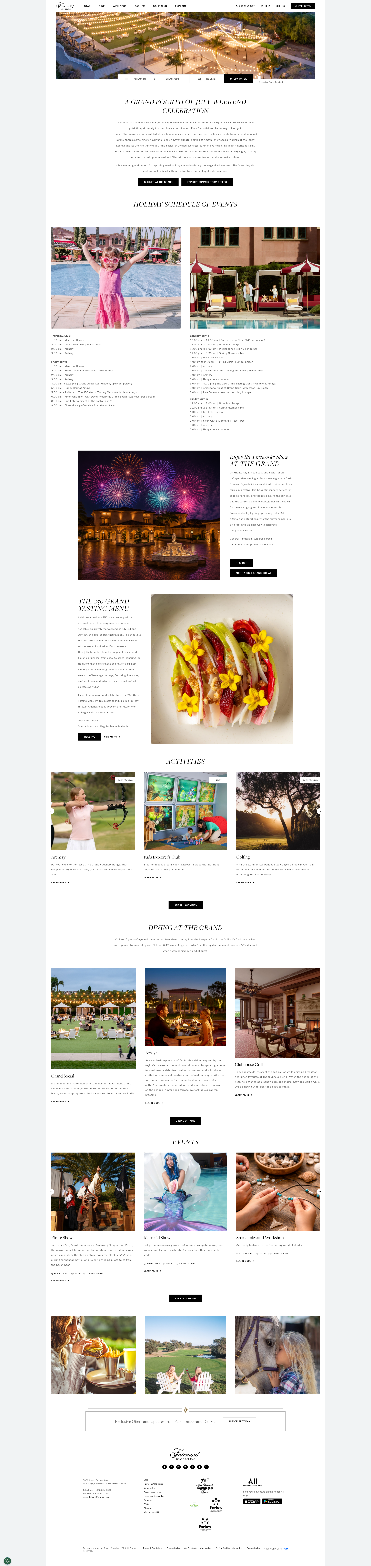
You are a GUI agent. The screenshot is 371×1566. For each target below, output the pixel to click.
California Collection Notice (197, 1548)
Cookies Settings (276, 1549)
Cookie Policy (253, 1548)
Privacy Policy (173, 1548)
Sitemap (148, 1508)
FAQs (146, 1504)
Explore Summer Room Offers (207, 182)
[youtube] (185, 1467)
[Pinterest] (206, 1467)
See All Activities (185, 905)
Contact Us (149, 1488)
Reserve (241, 563)
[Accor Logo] (252, 1481)
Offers (280, 5)
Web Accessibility (152, 1512)
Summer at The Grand (158, 182)
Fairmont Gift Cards (153, 1484)
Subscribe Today (239, 1421)
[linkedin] (192, 1467)
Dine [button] (102, 6)
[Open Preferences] (7, 1561)
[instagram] (178, 1467)
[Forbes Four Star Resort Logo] (204, 1524)
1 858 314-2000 (102, 1490)
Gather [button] (139, 6)
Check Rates (238, 78)
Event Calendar (185, 1298)
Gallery (266, 5)
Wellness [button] (119, 6)
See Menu (111, 736)
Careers (148, 1500)
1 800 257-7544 (101, 1493)
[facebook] (164, 1467)
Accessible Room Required (271, 82)
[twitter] (171, 1467)
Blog (146, 1479)
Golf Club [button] (160, 6)
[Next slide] (320, 811)
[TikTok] (199, 1467)
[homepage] (70, 6)
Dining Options (185, 1120)
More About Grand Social (253, 573)
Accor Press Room (153, 1492)
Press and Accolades (154, 1496)
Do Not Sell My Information (229, 1548)
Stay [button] (87, 6)
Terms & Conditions (152, 1548)
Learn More (59, 882)
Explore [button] (181, 6)
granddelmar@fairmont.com (96, 1497)
